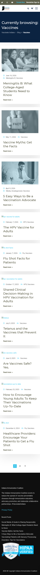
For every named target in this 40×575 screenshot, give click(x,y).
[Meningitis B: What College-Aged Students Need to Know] (20, 59)
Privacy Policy (7, 510)
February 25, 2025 (12, 389)
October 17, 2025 (12, 284)
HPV (24, 222)
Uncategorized (16, 191)
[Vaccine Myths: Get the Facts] (20, 121)
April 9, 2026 (10, 188)
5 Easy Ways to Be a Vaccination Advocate (17, 534)
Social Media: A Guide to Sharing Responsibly (19, 522)
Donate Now (21, 2)
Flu (23, 253)
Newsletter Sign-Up (32, 2)
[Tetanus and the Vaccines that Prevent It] (5, 317)
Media (8, 191)
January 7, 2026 (11, 253)
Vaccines (19, 78)
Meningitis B (10, 78)
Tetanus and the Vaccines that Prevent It (19, 332)
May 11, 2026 (11, 137)
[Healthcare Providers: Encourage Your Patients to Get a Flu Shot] (5, 422)
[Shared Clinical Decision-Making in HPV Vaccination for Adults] (12, 278)
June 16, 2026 (11, 76)
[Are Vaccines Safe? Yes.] (9, 352)
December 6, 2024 (13, 428)
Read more (7, 100)
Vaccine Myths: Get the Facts (12, 531)
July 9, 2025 (10, 323)
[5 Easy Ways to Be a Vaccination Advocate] (20, 172)
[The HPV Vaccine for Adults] (10, 216)
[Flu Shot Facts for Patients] (7, 247)
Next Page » (25, 466)
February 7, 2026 (12, 222)
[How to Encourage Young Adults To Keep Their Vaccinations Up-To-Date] (11, 383)
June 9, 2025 (10, 358)
